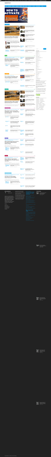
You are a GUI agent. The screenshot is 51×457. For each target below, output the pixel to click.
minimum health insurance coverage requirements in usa (30, 208)
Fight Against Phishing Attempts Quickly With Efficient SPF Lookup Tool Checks (29, 70)
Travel (36, 0)
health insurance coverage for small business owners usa (30, 203)
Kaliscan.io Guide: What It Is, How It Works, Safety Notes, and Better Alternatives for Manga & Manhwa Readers (30, 122)
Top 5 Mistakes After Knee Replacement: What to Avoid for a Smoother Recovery (29, 169)
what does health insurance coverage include (30, 220)
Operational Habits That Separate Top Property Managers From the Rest (29, 40)
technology (27, 214)
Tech (6, 55)
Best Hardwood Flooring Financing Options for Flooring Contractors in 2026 (30, 140)
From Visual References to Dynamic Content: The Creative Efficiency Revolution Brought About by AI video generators (30, 58)
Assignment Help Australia (30, 193)
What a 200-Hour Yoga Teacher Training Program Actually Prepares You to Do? (12, 160)
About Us (6, 203)
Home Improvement (38, 57)
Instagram (27, 207)
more (34, 55)
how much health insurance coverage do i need (30, 206)
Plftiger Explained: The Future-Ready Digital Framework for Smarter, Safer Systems (15, 126)
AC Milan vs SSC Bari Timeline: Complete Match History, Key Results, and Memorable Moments (30, 115)
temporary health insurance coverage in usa (30, 215)
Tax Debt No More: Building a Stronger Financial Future (29, 152)
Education (15, 0)
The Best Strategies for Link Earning (30, 174)
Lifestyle (29, 0)
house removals (27, 205)
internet (28, 207)
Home (5, 0)
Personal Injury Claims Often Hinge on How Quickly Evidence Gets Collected (30, 35)
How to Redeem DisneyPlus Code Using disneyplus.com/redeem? (11, 77)
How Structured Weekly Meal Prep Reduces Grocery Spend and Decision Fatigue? (30, 158)
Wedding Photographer (28, 219)
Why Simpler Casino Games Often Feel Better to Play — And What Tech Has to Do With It (12, 111)
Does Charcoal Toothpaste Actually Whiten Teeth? (15, 165)
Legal (20, 0)
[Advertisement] (33, 4)
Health (6, 155)
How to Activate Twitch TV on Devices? (14, 82)
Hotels (43, 103)
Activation (7, 73)
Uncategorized (38, 78)
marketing (31, 207)
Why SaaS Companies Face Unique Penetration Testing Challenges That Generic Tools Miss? (12, 59)
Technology (25, 0)
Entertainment (32, 0)
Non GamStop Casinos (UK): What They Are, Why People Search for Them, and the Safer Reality (14, 122)
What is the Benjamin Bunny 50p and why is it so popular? (30, 62)
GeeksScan (8, 2)
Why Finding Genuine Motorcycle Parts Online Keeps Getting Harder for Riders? (29, 31)
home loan (34, 204)
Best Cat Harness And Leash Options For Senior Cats (15, 50)
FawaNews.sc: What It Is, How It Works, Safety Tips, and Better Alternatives (14, 118)
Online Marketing (8, 173)
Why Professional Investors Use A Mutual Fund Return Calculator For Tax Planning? (15, 148)
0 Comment (31, 32)
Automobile (9, 0)
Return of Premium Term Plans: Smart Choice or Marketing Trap (29, 144)
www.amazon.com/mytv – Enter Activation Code (29, 80)
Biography (37, 53)
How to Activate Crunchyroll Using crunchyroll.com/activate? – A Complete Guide (15, 20)
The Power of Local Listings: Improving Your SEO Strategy (10, 177)
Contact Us (6, 204)
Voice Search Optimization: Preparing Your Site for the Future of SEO (30, 178)
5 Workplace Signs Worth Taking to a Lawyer (30, 46)
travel (29, 216)
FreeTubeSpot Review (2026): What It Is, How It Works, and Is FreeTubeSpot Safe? (30, 110)
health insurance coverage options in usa (29, 204)
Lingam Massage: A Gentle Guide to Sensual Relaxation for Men (30, 162)
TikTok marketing (27, 216)
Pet (36, 70)
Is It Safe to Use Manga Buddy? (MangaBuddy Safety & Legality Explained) (29, 134)
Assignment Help (30, 192)
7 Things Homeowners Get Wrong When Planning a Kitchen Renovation (15, 46)
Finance (18, 0)
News (22, 0)
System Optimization (41, 107)
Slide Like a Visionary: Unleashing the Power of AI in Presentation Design (30, 186)
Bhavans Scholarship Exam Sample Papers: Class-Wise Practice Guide (14, 42)
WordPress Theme (11, 455)
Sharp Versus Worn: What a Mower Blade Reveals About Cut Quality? (11, 37)
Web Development (27, 218)
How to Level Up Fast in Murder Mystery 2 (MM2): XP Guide (29, 130)
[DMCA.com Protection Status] (38, 95)
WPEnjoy (15, 455)
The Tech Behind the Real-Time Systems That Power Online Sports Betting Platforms (14, 66)
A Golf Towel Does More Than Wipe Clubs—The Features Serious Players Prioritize (30, 51)
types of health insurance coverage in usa (29, 217)
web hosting (30, 218)
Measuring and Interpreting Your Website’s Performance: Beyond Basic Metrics (15, 182)
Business (12, 0)
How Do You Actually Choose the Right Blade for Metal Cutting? (29, 26)
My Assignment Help (29, 210)
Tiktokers (37, 74)
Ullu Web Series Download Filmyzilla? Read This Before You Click (15, 130)
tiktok (34, 215)
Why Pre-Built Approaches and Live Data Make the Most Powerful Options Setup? (12, 142)
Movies (37, 61)
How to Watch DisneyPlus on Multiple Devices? (30, 85)
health (27, 198)
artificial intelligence (28, 191)
